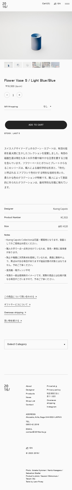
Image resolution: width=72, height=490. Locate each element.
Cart (46, 3)
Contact (29, 404)
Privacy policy (53, 389)
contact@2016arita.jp (36, 432)
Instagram (51, 406)
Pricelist (51, 386)
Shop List (30, 401)
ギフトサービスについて (16, 304)
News (28, 397)
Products (30, 393)
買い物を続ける (11, 320)
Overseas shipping (13, 312)
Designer (30, 389)
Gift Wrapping (11, 106)
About (28, 386)
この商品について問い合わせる (19, 296)
